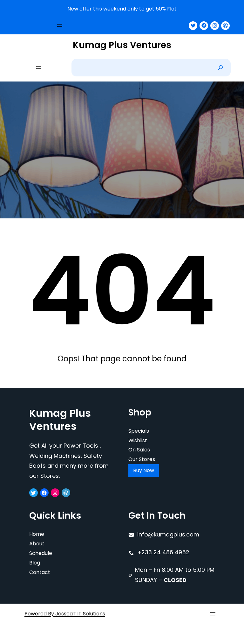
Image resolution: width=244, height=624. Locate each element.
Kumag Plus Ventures (122, 45)
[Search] (220, 67)
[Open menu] (59, 25)
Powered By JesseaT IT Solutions (64, 613)
